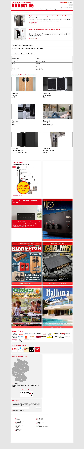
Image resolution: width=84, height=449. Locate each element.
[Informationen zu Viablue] (20, 340)
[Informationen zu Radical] (61, 337)
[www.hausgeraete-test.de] (20, 352)
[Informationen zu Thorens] (14, 340)
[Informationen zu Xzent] (26, 340)
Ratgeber (47, 9)
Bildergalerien (19, 425)
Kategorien (36, 9)
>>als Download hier (17, 195)
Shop (51, 9)
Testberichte (18, 9)
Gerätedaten (19, 423)
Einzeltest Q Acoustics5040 (15, 123)
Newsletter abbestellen (18, 410)
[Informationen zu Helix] (14, 337)
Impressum (40, 418)
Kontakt (39, 425)
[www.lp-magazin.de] (31, 352)
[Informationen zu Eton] (56, 334)
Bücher (18, 419)
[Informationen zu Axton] (27, 334)
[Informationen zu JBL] (26, 337)
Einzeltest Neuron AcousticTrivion (48, 150)
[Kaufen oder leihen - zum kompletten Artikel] (20, 34)
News (12, 9)
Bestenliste (25, 9)
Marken (31, 9)
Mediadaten (40, 419)
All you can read (57, 9)
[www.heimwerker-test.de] (26, 352)
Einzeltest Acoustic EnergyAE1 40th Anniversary (19, 150)
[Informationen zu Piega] (56, 337)
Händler (42, 9)
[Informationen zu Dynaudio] (38, 334)
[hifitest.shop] (37, 352)
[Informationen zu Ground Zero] (67, 334)
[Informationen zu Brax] (32, 334)
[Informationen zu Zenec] (32, 340)
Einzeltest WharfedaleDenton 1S (47, 95)
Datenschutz (40, 422)
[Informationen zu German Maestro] (62, 334)
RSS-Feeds (19, 428)
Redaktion (18, 422)
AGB (38, 421)
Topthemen (19, 429)
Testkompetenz (20, 421)
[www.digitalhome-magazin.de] (14, 352)
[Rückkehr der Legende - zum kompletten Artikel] (20, 21)
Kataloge (18, 426)
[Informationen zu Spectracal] (67, 337)
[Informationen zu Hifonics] (21, 337)
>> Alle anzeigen (33, 23)
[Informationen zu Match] (32, 337)
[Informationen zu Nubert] (50, 337)
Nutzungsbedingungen (43, 426)
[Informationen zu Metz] (38, 337)
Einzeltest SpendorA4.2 (14, 95)
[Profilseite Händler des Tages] (26, 396)
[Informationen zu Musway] (43, 337)
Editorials (18, 430)
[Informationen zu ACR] (14, 334)
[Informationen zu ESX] (50, 334)
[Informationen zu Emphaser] (44, 334)
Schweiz (15, 383)
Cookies (39, 423)
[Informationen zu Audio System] (21, 334)
